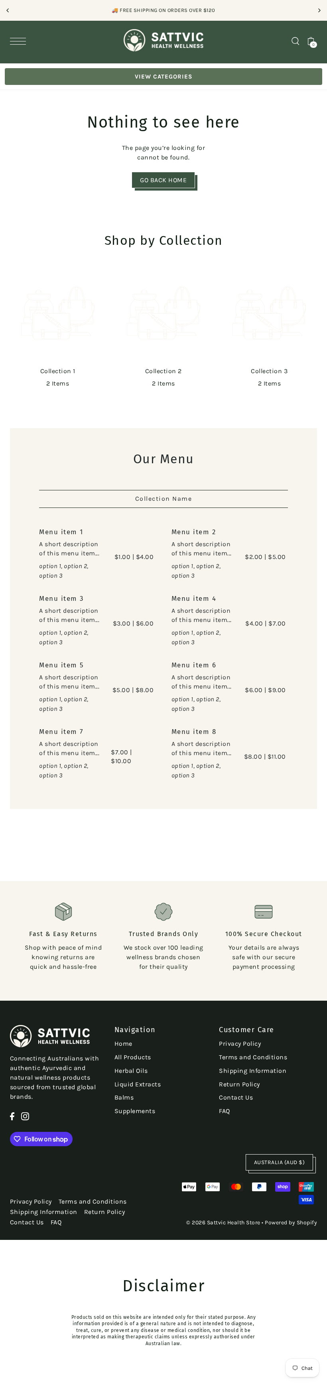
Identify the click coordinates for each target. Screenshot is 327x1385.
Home (123, 1043)
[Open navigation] (20, 41)
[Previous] (8, 10)
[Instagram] (25, 1116)
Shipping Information (252, 1070)
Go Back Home (163, 180)
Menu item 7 (61, 732)
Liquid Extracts (137, 1084)
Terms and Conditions (253, 1057)
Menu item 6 (194, 665)
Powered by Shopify (291, 1222)
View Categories (164, 76)
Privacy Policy (240, 1043)
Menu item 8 (194, 732)
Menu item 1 (61, 532)
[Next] (319, 10)
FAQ (224, 1111)
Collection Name (163, 498)
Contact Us (236, 1097)
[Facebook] (12, 1116)
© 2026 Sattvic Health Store (223, 1222)
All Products (132, 1057)
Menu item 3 (61, 598)
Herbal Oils (131, 1070)
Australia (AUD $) (279, 1162)
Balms (124, 1097)
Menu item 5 (61, 665)
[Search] (295, 40)
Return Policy (239, 1084)
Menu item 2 (193, 532)
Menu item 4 (194, 598)
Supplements (135, 1111)
